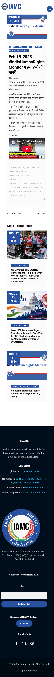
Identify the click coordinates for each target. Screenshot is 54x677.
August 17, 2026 (13, 358)
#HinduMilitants (17, 171)
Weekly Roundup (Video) (24, 386)
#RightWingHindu (31, 187)
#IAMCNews (37, 183)
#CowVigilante (16, 168)
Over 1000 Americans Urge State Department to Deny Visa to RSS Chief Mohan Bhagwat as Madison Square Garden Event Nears (27, 336)
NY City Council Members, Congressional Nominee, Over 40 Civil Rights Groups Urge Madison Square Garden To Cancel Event (26, 275)
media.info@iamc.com (34, 492)
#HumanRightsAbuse (19, 183)
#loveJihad (14, 187)
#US (43, 187)
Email (24, 586)
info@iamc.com (35, 487)
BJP (10, 191)
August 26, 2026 (13, 237)
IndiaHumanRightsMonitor (27, 191)
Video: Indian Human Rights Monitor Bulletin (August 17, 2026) (25, 393)
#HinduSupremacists (20, 175)
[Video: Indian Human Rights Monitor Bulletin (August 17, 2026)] (27, 365)
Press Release (20, 265)
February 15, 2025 (14, 19)
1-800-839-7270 (30, 471)
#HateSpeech (32, 168)
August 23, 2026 (13, 297)
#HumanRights (16, 179)
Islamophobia (18, 195)
